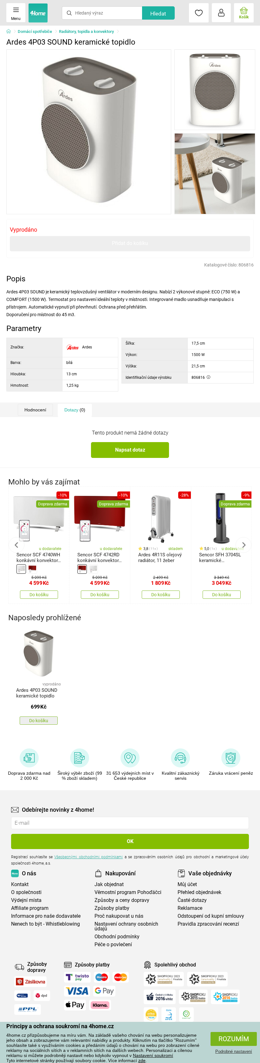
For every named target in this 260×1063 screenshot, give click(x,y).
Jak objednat (109, 884)
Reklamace (190, 908)
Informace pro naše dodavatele (46, 916)
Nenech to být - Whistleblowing (45, 924)
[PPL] (27, 1009)
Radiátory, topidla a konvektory (86, 31)
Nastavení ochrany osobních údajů (126, 926)
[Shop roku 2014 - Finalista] (225, 997)
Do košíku (39, 594)
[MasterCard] (121, 977)
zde (142, 1060)
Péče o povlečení (113, 944)
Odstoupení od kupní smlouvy (211, 916)
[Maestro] (101, 977)
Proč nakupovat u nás (118, 916)
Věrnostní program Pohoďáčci (127, 892)
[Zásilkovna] (30, 981)
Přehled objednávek (199, 892)
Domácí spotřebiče (35, 31)
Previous (16, 545)
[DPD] (42, 995)
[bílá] (21, 569)
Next (243, 545)
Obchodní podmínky (117, 936)
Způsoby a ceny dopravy (121, 900)
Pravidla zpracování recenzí (208, 924)
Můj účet (187, 884)
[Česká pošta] (22, 995)
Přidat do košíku (130, 243)
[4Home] (10, 31)
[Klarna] (100, 1005)
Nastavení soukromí (153, 1055)
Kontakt (20, 884)
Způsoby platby (111, 908)
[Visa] (77, 991)
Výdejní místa (26, 900)
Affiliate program (30, 908)
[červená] (32, 569)
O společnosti (26, 892)
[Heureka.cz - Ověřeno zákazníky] (151, 1014)
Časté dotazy (192, 900)
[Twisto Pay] (77, 977)
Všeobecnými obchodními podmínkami (88, 857)
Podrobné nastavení (233, 1051)
